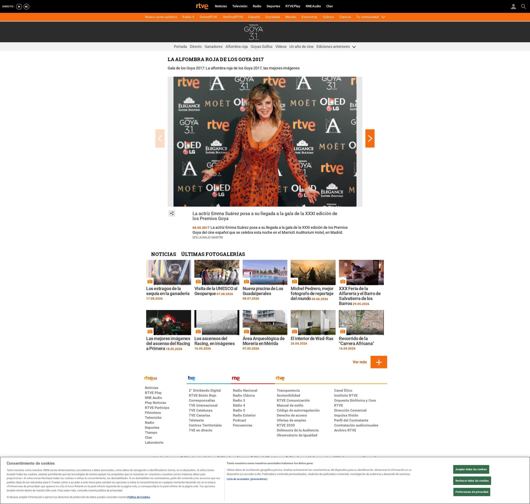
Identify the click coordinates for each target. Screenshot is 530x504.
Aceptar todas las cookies (471, 469)
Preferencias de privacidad (471, 492)
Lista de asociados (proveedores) (247, 479)
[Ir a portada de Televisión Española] (209, 379)
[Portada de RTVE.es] (202, 6)
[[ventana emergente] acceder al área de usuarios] (513, 6)
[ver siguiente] (370, 138)
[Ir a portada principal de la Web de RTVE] (165, 377)
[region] (265, 480)
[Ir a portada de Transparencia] (331, 379)
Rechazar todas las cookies (472, 480)
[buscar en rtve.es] (523, 6)
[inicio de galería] (160, 138)
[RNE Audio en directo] (26, 6)
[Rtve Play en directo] (19, 6)
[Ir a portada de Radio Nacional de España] (253, 379)
